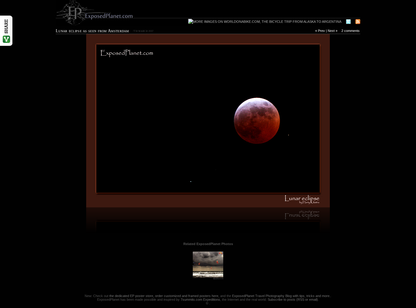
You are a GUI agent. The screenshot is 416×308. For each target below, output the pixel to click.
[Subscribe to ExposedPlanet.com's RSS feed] (357, 22)
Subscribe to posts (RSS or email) (293, 299)
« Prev (320, 31)
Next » (332, 31)
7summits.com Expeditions (200, 299)
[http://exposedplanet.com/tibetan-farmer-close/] (132, 120)
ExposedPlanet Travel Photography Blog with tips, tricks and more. (281, 296)
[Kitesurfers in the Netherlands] (208, 279)
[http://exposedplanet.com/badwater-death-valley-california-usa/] (284, 120)
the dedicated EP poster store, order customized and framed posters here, (164, 296)
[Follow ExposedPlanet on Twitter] (348, 22)
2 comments (350, 31)
